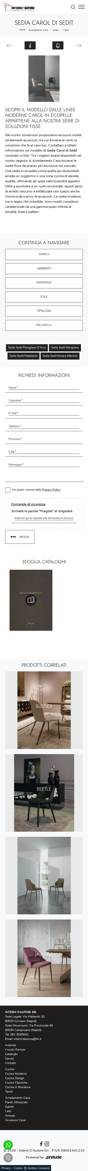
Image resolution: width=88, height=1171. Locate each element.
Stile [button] (44, 297)
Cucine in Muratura (17, 1087)
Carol (66, 30)
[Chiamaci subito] (8, 1157)
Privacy (6, 1168)
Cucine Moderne (16, 1074)
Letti (8, 1111)
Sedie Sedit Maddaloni (23, 356)
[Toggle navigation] (81, 7)
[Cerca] (74, 7)
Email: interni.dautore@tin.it (23, 1039)
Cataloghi (11, 1054)
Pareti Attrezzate (16, 1102)
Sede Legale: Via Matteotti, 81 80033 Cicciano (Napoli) (25, 1019)
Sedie (56, 30)
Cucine (9, 1069)
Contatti (10, 1063)
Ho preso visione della (36, 490)
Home (22, 29)
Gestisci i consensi (39, 1168)
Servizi (9, 1059)
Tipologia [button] (44, 311)
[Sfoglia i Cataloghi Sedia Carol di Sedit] (57, 45)
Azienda (10, 1045)
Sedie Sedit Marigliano (65, 348)
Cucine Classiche (16, 1083)
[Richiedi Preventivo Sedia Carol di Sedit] (30, 45)
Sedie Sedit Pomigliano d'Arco (27, 348)
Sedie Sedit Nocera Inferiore (60, 356)
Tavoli (9, 1092)
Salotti (9, 1107)
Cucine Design (14, 1078)
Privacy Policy (51, 490)
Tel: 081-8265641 (17, 1034)
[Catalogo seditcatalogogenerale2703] (31, 600)
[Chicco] (78, 45)
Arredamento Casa (38, 30)
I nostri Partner (15, 1050)
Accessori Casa (15, 1120)
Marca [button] (44, 254)
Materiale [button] (44, 283)
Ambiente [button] (44, 268)
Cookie (18, 1168)
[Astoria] (9, 45)
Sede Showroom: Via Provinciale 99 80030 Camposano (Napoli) (29, 1028)
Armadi (10, 1116)
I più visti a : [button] (44, 325)
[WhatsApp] (8, 1145)
